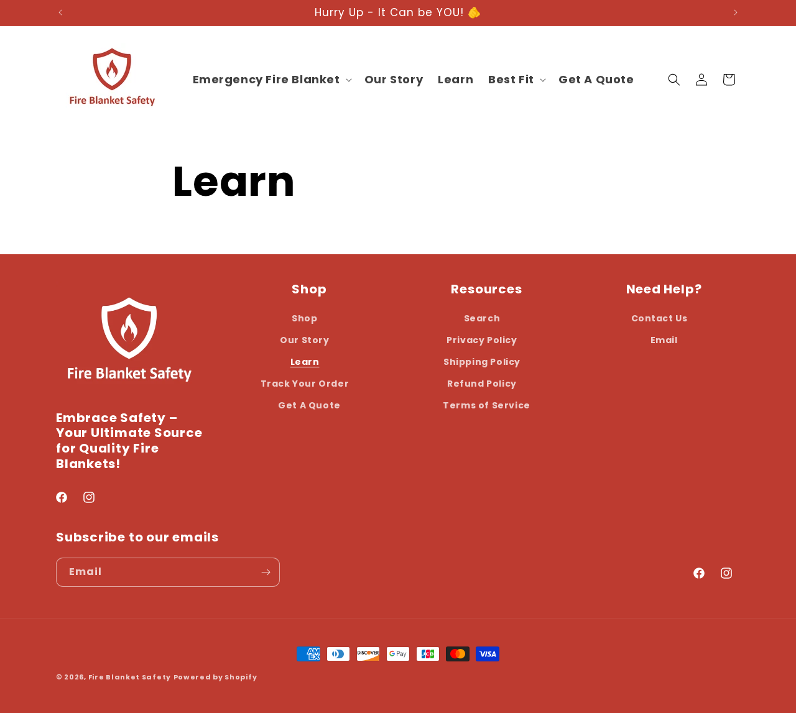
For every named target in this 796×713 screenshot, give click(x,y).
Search (482, 318)
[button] (271, 79)
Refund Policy (482, 383)
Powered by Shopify (215, 677)
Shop (304, 318)
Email (664, 340)
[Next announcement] (735, 12)
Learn (305, 362)
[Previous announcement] (60, 12)
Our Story (304, 340)
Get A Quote (309, 405)
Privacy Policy (482, 340)
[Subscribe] (265, 572)
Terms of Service (486, 405)
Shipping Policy (482, 362)
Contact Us (659, 318)
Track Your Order (305, 383)
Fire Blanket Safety (129, 677)
